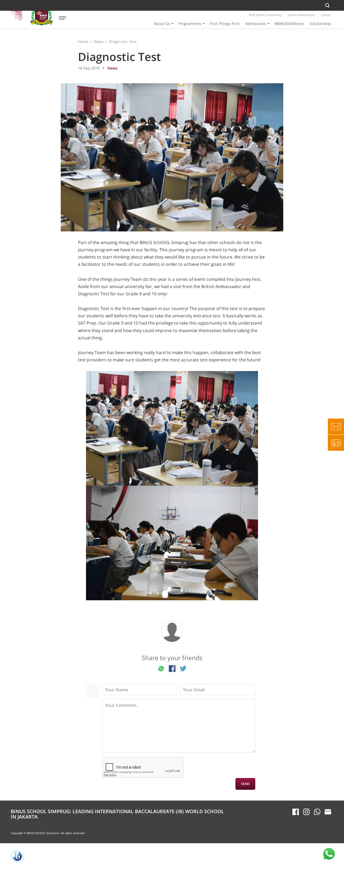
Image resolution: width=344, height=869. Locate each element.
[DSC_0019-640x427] (172, 543)
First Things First (224, 23)
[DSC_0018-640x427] (172, 428)
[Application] (336, 443)
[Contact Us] (336, 427)
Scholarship (320, 23)
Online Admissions (301, 15)
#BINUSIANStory (289, 23)
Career (326, 15)
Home (83, 41)
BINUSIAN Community (265, 15)
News (99, 41)
